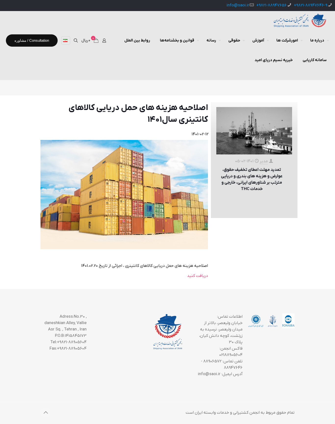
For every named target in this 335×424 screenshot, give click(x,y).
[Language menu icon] (65, 40)
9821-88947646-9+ (310, 5)
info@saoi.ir (238, 5)
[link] (124, 194)
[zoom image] (124, 194)
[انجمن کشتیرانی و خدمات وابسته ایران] (299, 21)
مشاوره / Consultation (31, 40)
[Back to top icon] (45, 412)
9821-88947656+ (271, 5)
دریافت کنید (197, 276)
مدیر (264, 161)
